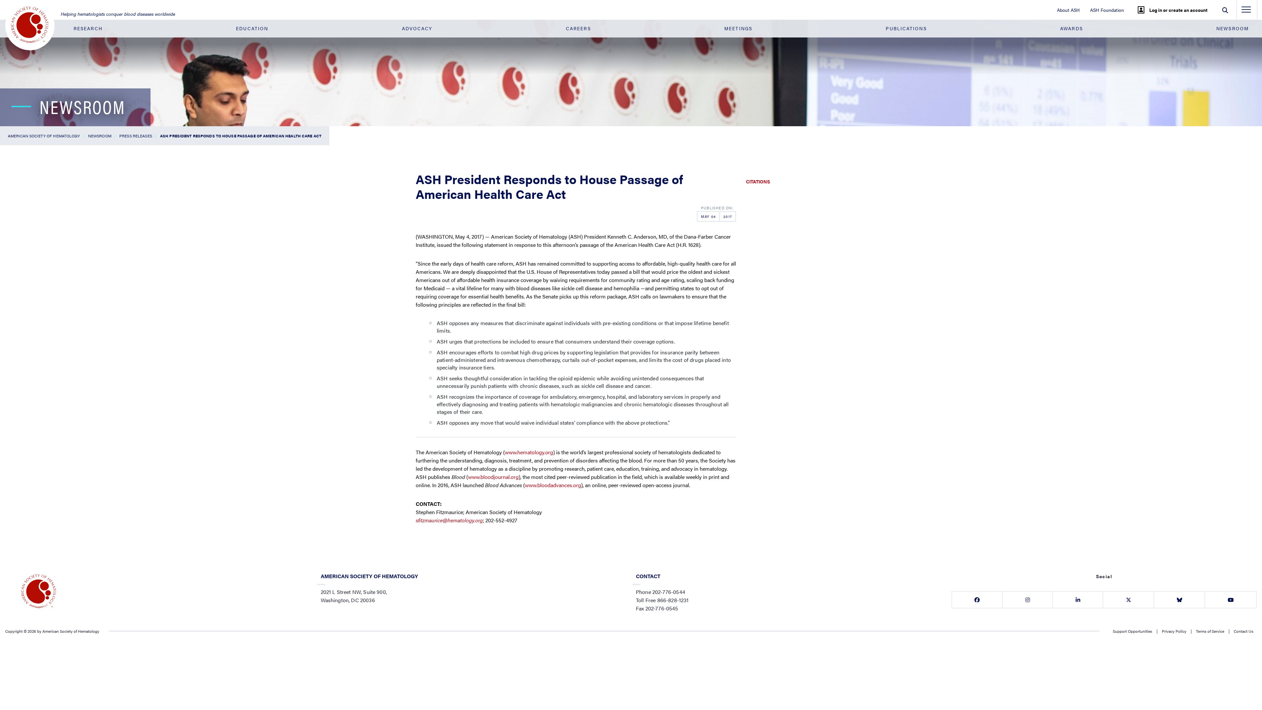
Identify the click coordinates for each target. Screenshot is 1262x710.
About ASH (1068, 10)
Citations (758, 181)
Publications (906, 28)
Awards (1071, 28)
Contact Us (1243, 631)
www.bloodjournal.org (493, 477)
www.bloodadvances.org (553, 485)
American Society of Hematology (44, 136)
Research (88, 28)
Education (252, 28)
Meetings (738, 28)
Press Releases (135, 136)
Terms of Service (1210, 631)
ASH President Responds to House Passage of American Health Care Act (240, 136)
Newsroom (1232, 28)
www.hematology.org (529, 452)
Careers (578, 28)
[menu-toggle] (1246, 11)
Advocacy (417, 28)
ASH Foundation (1107, 10)
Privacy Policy (1174, 631)
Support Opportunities (1132, 631)
